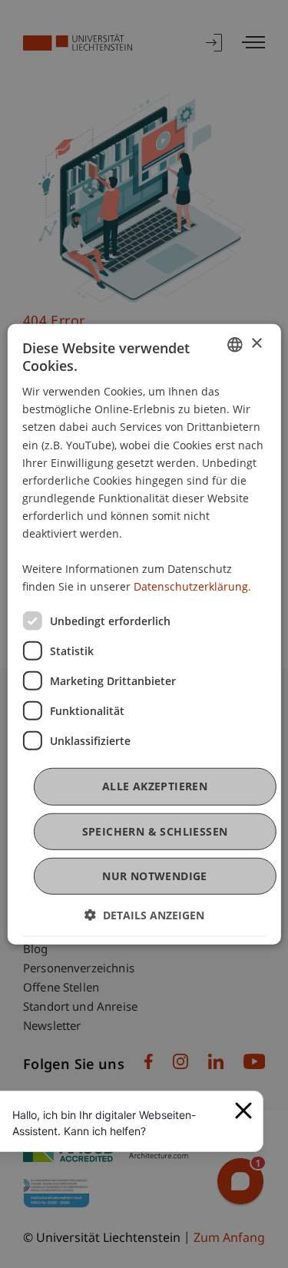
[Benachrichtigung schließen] (243, 1110)
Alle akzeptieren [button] (154, 786)
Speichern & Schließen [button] (155, 830)
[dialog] (143, 633)
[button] (144, 915)
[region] (119, 1123)
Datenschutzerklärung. (192, 586)
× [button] (256, 343)
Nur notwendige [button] (154, 876)
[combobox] (235, 344)
